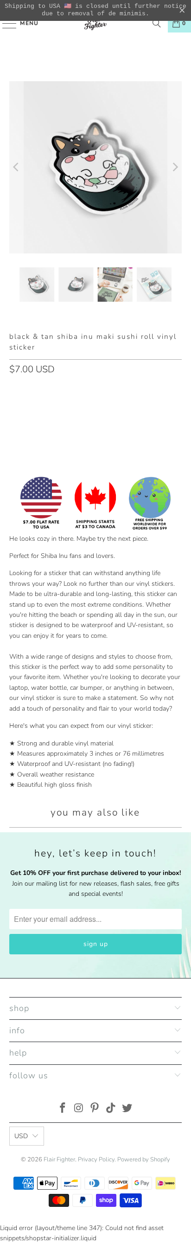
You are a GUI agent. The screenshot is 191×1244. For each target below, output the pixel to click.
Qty (14, 389)
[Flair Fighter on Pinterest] (95, 1109)
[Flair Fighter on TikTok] (111, 1109)
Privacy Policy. (97, 1159)
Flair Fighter (59, 1159)
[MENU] (5, 23)
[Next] (174, 167)
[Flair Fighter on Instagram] (79, 1109)
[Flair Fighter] (95, 23)
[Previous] (16, 167)
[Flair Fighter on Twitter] (127, 1109)
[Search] (157, 23)
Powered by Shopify (143, 1159)
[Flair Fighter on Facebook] (63, 1109)
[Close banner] (182, 10)
